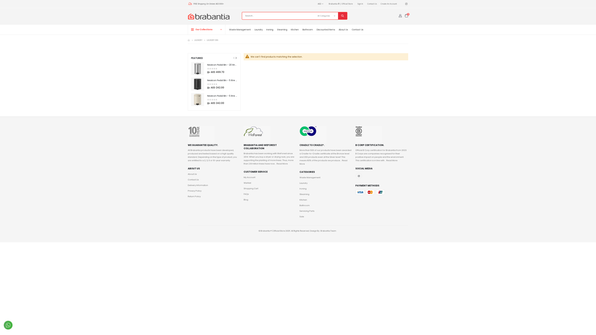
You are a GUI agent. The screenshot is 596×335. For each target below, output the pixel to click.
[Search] (342, 15)
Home (189, 40)
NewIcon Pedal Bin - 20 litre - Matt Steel (222, 64)
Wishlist (247, 182)
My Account (249, 177)
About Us (192, 174)
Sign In (360, 3)
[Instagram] (406, 4)
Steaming (304, 194)
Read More (282, 163)
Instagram (359, 176)
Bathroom (305, 205)
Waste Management (310, 177)
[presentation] (236, 58)
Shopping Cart (251, 188)
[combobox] (294, 15)
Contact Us (372, 3)
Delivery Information (198, 185)
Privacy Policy (194, 190)
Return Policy (194, 196)
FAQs (246, 194)
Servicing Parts (307, 211)
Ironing (303, 188)
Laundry (198, 40)
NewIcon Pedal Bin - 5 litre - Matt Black (222, 80)
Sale (302, 216)
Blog (246, 199)
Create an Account (389, 3)
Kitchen (303, 199)
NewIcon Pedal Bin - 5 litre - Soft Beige (222, 95)
